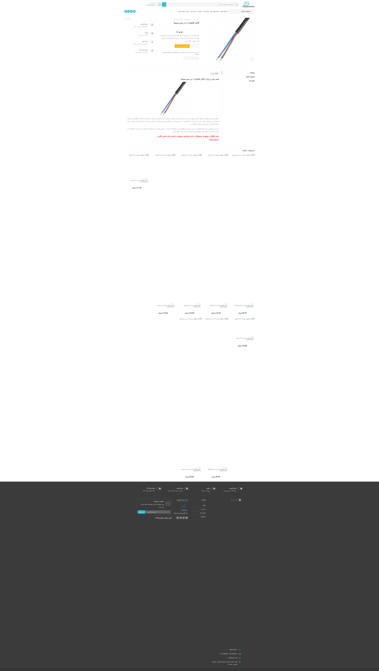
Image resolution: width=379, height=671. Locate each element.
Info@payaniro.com (233, 657)
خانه (198, 19)
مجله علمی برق (214, 11)
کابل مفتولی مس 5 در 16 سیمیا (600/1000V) (165, 306)
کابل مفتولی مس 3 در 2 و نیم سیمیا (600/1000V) (244, 306)
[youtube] (134, 12)
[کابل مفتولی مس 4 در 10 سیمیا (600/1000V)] (136, 165)
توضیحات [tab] (252, 72)
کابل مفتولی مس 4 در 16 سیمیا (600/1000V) (218, 306)
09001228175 (233, 649)
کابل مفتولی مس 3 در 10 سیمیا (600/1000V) (245, 338)
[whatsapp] (128, 12)
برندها (187, 11)
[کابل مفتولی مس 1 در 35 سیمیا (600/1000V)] (189, 228)
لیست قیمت (181, 11)
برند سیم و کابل (188, 19)
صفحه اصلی (223, 11)
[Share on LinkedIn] (185, 58)
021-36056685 (224, 654)
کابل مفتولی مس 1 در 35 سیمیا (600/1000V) (192, 306)
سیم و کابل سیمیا (178, 19)
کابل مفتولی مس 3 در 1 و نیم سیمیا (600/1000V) (217, 469)
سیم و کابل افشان (177, 52)
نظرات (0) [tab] (252, 81)
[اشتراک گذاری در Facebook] (197, 58)
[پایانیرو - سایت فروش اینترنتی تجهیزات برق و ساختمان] (248, 4)
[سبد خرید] (126, 4)
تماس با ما (206, 11)
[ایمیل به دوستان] (191, 58)
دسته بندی (193, 11)
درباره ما (199, 11)
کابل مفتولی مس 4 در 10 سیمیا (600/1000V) (139, 181)
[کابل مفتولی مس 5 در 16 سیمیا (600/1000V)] (163, 228)
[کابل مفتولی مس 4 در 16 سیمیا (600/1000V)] (216, 228)
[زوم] (252, 59)
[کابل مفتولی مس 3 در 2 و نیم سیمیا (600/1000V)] (242, 228)
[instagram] (131, 12)
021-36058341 (233, 654)
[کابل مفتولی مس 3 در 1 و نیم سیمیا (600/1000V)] (216, 392)
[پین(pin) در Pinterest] (188, 58)
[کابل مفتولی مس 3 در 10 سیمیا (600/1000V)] (242, 326)
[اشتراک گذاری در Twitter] (194, 58)
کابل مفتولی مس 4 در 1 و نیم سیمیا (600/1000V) (191, 469)
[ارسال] (164, 4)
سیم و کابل (184, 52)
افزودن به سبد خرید (182, 46)
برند (195, 19)
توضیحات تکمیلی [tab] (250, 76)
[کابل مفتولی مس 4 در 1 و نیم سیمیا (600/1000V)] (189, 392)
